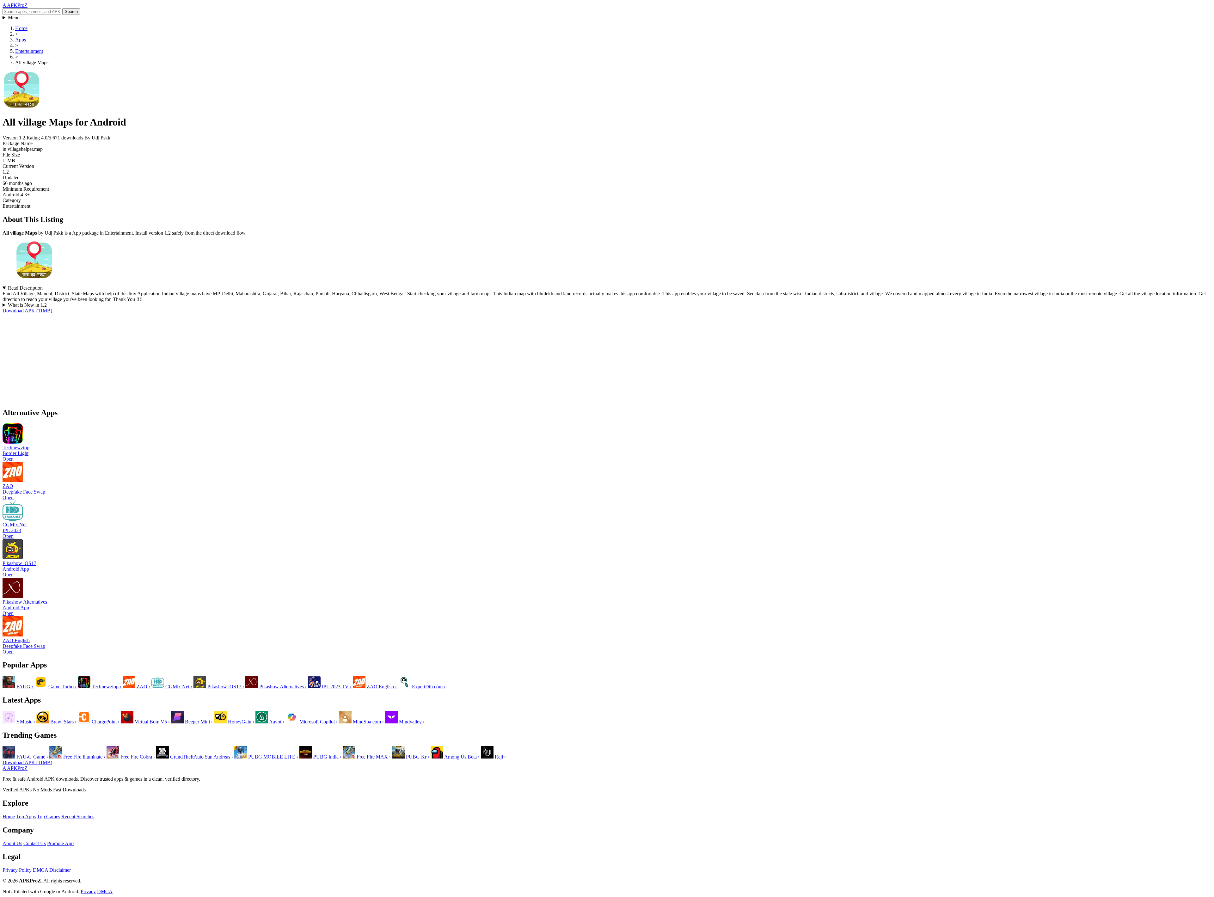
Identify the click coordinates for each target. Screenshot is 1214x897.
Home (9, 816)
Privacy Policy (17, 870)
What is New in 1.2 (27, 305)
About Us (12, 843)
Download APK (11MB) (27, 310)
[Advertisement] (192, 358)
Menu (14, 17)
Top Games (48, 816)
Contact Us (34, 843)
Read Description (25, 288)
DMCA (105, 891)
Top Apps (26, 816)
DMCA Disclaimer (52, 870)
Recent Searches (77, 816)
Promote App (60, 843)
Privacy (88, 891)
